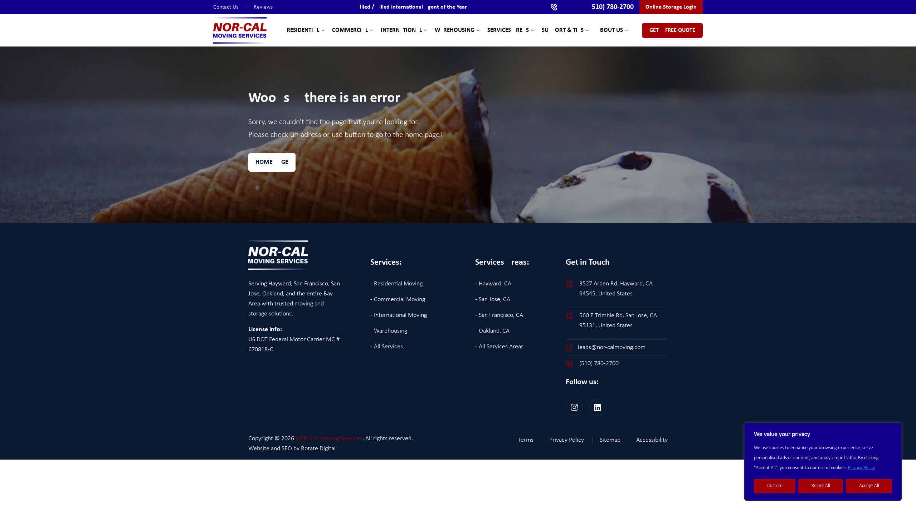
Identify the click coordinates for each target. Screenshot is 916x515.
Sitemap (615, 440)
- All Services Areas (499, 346)
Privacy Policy (861, 468)
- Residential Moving (396, 283)
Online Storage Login (671, 7)
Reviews (263, 7)
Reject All (821, 486)
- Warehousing (388, 331)
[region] (823, 462)
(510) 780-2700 (599, 363)
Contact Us (230, 7)
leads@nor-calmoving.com (611, 347)
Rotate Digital (318, 448)
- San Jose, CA (492, 299)
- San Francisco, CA (499, 315)
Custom (775, 486)
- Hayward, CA (493, 283)
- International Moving (398, 315)
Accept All (869, 486)
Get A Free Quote (672, 30)
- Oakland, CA (492, 331)
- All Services (386, 346)
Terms (531, 440)
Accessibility (652, 440)
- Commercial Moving (397, 299)
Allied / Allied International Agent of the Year (411, 7)
